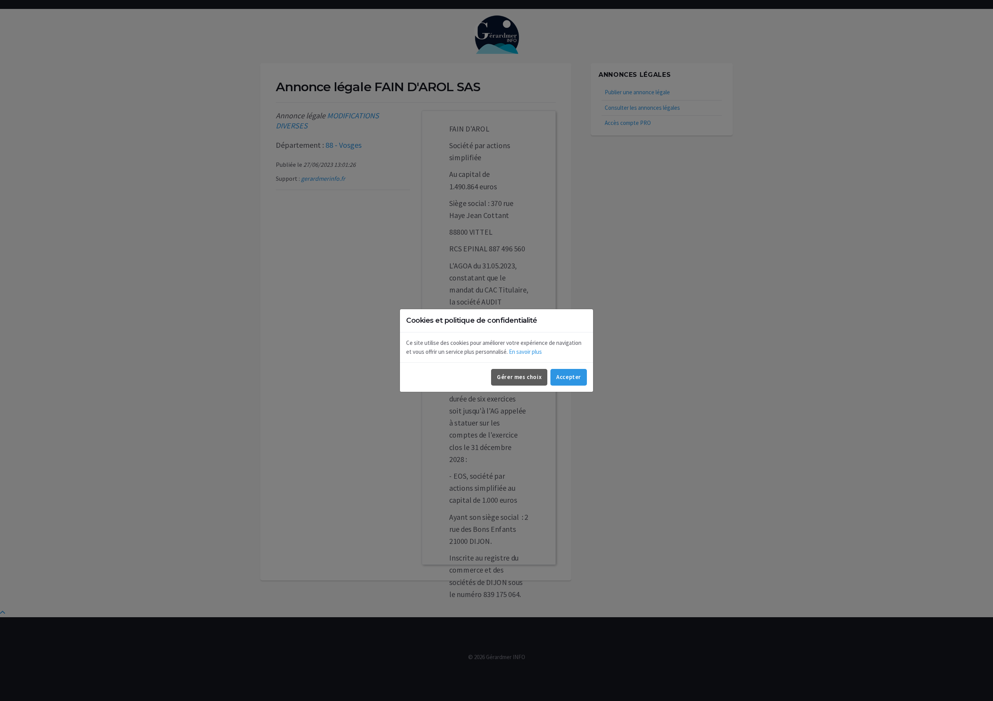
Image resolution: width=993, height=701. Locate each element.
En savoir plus (525, 351)
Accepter (568, 377)
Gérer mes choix (519, 377)
